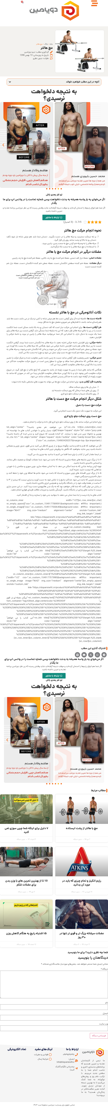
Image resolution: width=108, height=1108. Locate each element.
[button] (10, 82)
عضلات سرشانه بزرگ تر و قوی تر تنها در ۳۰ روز (82, 935)
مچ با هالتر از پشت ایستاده (82, 828)
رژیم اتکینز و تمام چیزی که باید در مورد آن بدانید (81, 883)
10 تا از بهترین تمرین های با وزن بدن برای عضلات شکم (26, 883)
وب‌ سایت (103, 1024)
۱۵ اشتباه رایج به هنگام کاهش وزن (26, 933)
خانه (51, 44)
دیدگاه (104, 969)
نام (106, 1003)
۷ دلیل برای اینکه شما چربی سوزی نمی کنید (26, 830)
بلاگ (46, 44)
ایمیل (105, 1013)
